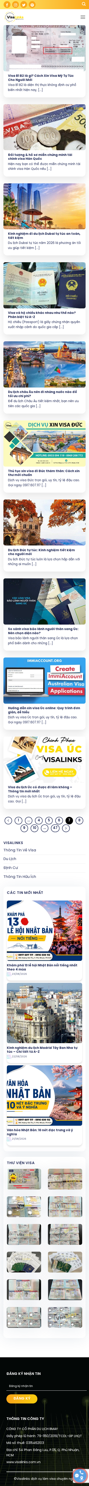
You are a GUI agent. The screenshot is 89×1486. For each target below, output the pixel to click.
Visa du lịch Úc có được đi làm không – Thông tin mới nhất (40, 789)
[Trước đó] (8, 821)
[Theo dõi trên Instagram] (15, 4)
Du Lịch (9, 859)
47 (55, 828)
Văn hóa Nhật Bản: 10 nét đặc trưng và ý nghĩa (40, 1132)
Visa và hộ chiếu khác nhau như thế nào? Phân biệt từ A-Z (42, 315)
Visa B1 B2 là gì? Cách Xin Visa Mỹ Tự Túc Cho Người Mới (41, 78)
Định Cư (10, 868)
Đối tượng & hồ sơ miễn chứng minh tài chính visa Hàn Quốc (40, 157)
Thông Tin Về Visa (19, 850)
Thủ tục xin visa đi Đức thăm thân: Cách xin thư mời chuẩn (44, 473)
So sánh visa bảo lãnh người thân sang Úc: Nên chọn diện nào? (43, 631)
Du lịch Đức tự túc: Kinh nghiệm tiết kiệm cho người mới (41, 552)
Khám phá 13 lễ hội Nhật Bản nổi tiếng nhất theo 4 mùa (42, 967)
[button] (83, 17)
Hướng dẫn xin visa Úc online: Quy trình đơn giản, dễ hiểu (44, 710)
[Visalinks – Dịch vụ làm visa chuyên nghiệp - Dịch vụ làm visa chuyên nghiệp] (26, 17)
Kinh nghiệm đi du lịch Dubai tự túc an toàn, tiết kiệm (44, 236)
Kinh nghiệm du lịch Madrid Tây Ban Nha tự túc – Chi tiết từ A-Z (42, 1050)
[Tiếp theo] (66, 828)
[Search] (84, 4)
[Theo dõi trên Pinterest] (32, 4)
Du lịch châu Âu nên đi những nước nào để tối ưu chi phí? (42, 394)
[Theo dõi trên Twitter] (23, 4)
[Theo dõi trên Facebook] (7, 4)
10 (34, 828)
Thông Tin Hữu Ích (19, 877)
